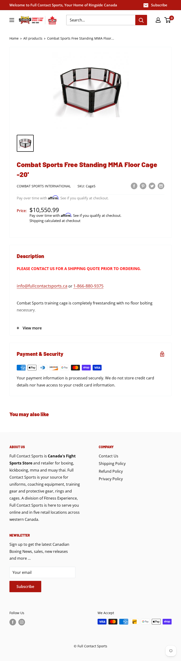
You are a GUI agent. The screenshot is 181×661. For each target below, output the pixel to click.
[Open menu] (11, 20)
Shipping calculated (45, 220)
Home (14, 38)
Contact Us (108, 456)
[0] (168, 20)
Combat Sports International (44, 186)
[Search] (141, 20)
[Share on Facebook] (134, 185)
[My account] (158, 20)
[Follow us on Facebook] (12, 622)
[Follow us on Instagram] (21, 622)
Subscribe (159, 5)
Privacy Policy (111, 478)
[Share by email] (161, 185)
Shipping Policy (112, 463)
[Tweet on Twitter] (152, 185)
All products (32, 38)
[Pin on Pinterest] (143, 185)
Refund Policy (111, 471)
